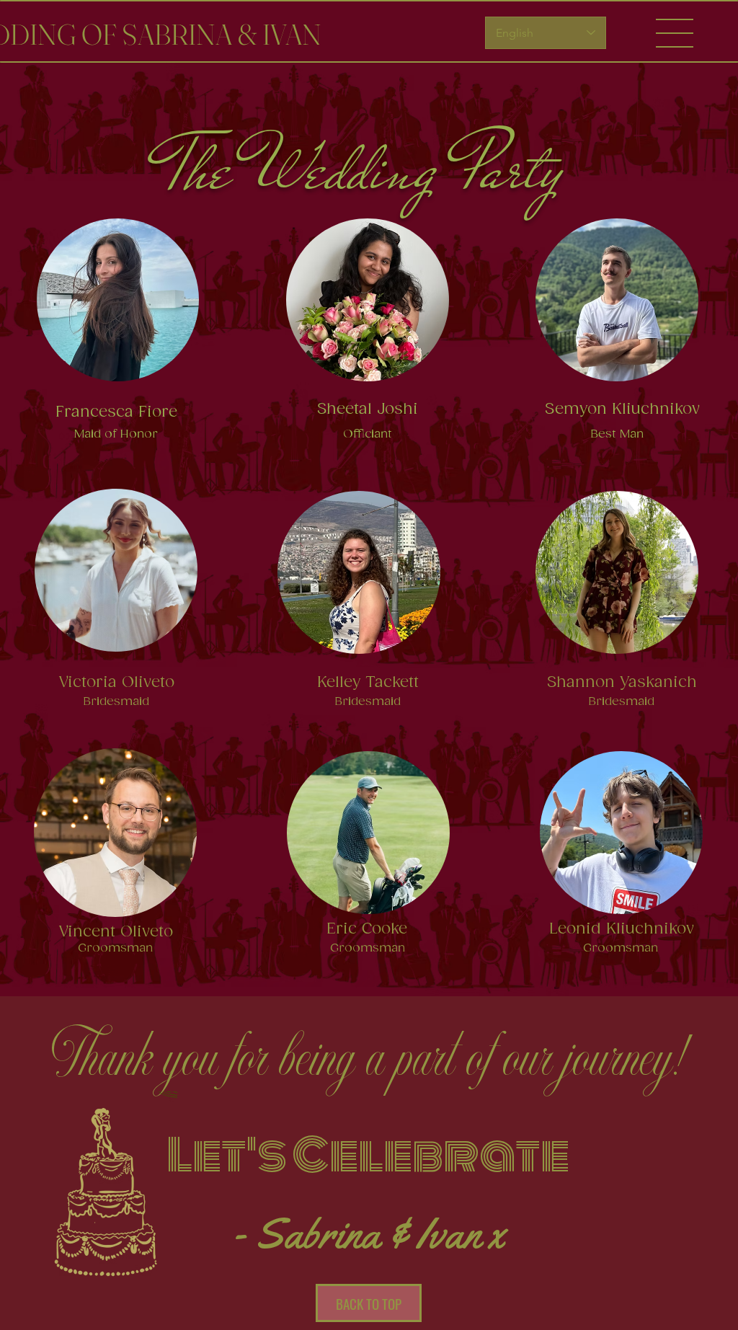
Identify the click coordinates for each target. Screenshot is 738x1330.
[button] (674, 33)
